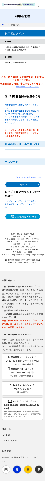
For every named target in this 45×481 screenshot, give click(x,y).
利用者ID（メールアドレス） (22, 144)
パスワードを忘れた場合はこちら (28, 177)
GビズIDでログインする (25, 216)
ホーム (4, 25)
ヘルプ (4, 435)
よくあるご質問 (8, 440)
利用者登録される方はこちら (27, 86)
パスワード (11, 161)
